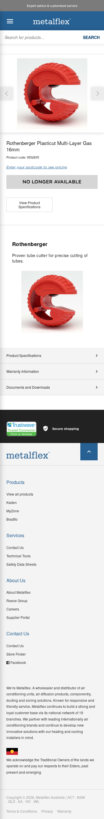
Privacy (47, 811)
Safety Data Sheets (21, 564)
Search (91, 37)
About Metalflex (18, 592)
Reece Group (16, 600)
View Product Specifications (29, 204)
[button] (97, 93)
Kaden (11, 502)
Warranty (64, 811)
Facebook (18, 662)
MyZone (12, 510)
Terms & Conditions (21, 811)
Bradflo (12, 519)
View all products (19, 494)
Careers (12, 608)
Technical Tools (18, 555)
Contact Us (15, 547)
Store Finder (16, 654)
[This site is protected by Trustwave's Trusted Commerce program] (21, 428)
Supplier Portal (18, 617)
